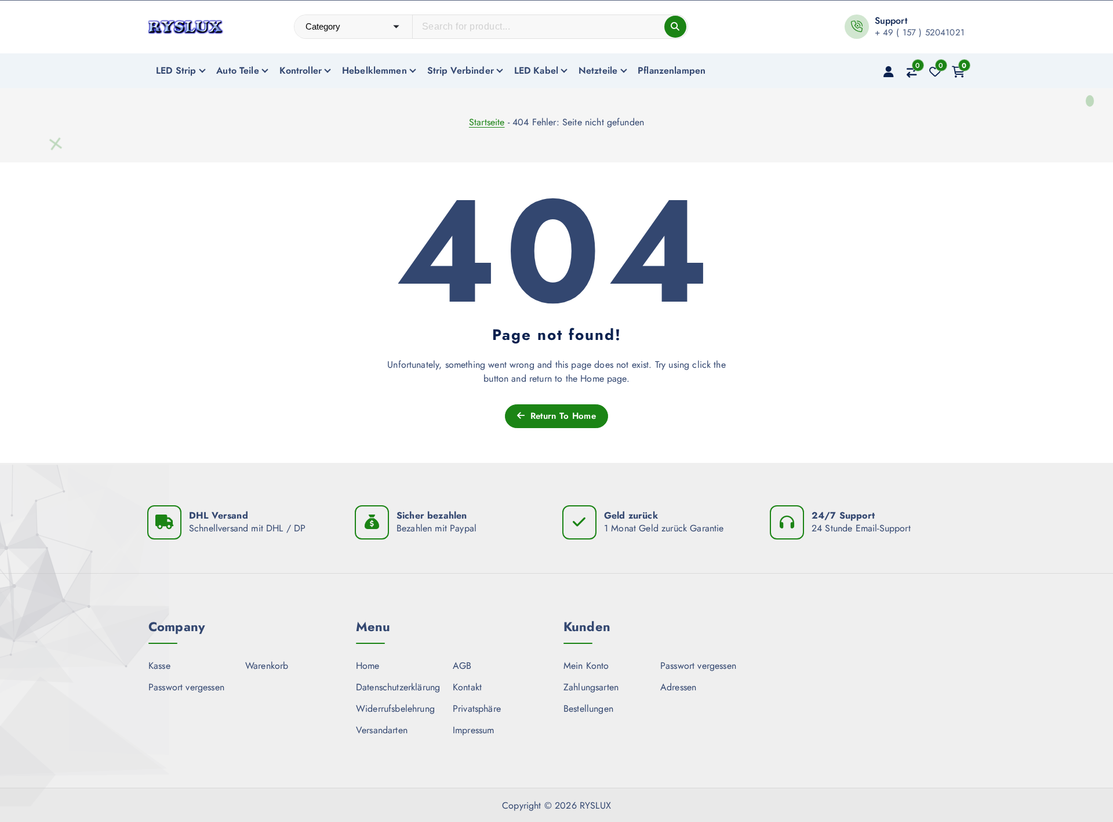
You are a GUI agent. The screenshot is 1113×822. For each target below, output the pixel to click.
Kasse (159, 665)
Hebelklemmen (374, 70)
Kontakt (467, 687)
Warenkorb (266, 665)
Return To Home (561, 416)
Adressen (678, 687)
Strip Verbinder (460, 70)
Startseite (487, 122)
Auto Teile (237, 70)
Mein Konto (586, 665)
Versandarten (382, 730)
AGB (462, 665)
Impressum (473, 730)
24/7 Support (843, 515)
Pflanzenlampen (671, 70)
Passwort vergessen (186, 687)
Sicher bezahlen (432, 515)
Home (368, 665)
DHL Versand (218, 515)
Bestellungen (588, 708)
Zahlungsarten (591, 687)
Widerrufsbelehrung (395, 708)
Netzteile (598, 70)
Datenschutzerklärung (398, 687)
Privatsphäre (477, 708)
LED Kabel (536, 70)
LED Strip (176, 70)
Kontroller (300, 70)
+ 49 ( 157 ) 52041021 (920, 32)
